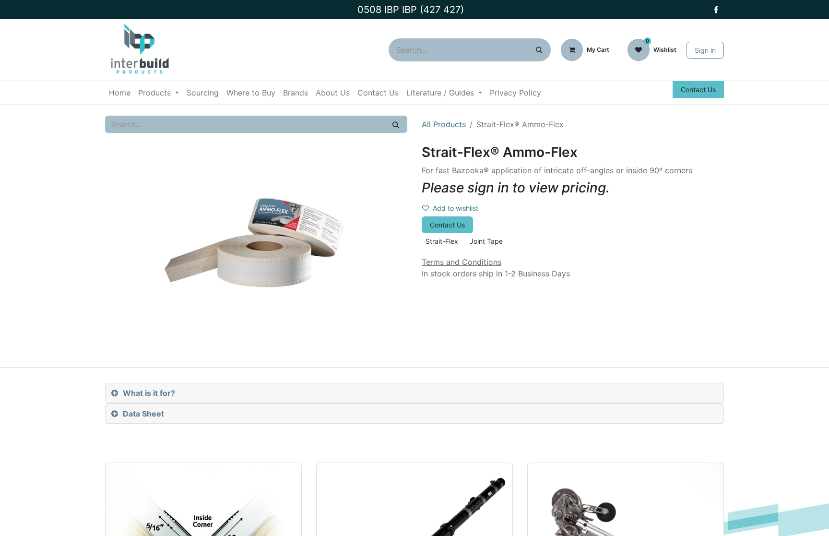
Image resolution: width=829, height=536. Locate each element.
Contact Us (698, 89)
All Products (444, 124)
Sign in (705, 50)
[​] (715, 9)
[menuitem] (119, 92)
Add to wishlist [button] (455, 208)
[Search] (539, 49)
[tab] (414, 393)
